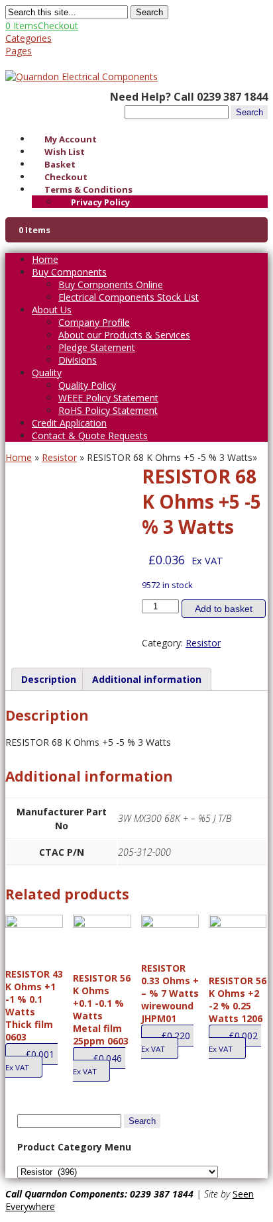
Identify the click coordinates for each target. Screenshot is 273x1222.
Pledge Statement (96, 347)
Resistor (59, 457)
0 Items (41, 25)
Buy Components (69, 272)
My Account (70, 139)
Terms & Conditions (88, 189)
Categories (28, 38)
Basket (60, 164)
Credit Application (69, 423)
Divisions (77, 360)
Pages (18, 50)
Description (48, 679)
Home (45, 259)
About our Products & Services (124, 335)
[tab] (48, 679)
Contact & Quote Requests (90, 435)
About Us (52, 309)
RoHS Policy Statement (108, 410)
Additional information (146, 679)
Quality (47, 372)
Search (149, 12)
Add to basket (223, 608)
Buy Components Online (110, 284)
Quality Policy (87, 385)
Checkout (65, 177)
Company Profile (94, 322)
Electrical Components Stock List (128, 297)
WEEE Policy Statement (108, 397)
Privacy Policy (100, 202)
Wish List (64, 152)
